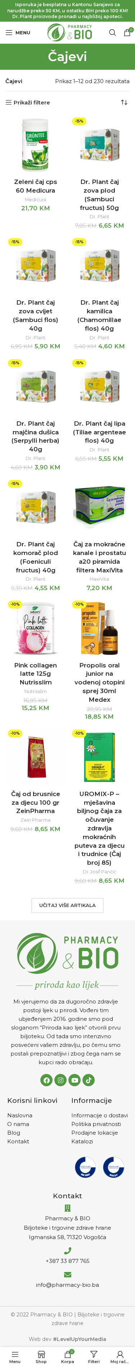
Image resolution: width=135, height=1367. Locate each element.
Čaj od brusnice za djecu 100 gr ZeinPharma (35, 802)
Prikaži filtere (32, 102)
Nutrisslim (35, 691)
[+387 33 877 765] (67, 1251)
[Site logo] (69, 32)
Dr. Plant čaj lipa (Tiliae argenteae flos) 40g (99, 432)
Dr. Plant (99, 216)
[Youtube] (74, 1080)
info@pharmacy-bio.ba (67, 1284)
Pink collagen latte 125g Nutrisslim (35, 674)
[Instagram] (60, 1080)
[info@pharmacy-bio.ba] (67, 1274)
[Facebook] (46, 1080)
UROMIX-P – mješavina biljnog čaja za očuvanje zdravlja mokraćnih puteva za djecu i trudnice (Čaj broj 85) (100, 828)
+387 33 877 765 (68, 1261)
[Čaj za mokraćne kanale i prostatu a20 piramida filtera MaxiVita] (99, 507)
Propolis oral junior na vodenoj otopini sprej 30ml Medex (100, 682)
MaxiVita (99, 579)
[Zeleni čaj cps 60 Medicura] (35, 145)
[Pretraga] (112, 32)
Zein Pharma (35, 820)
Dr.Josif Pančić (99, 871)
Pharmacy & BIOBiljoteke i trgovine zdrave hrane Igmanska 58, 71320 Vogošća (67, 1228)
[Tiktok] (88, 1080)
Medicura (35, 199)
